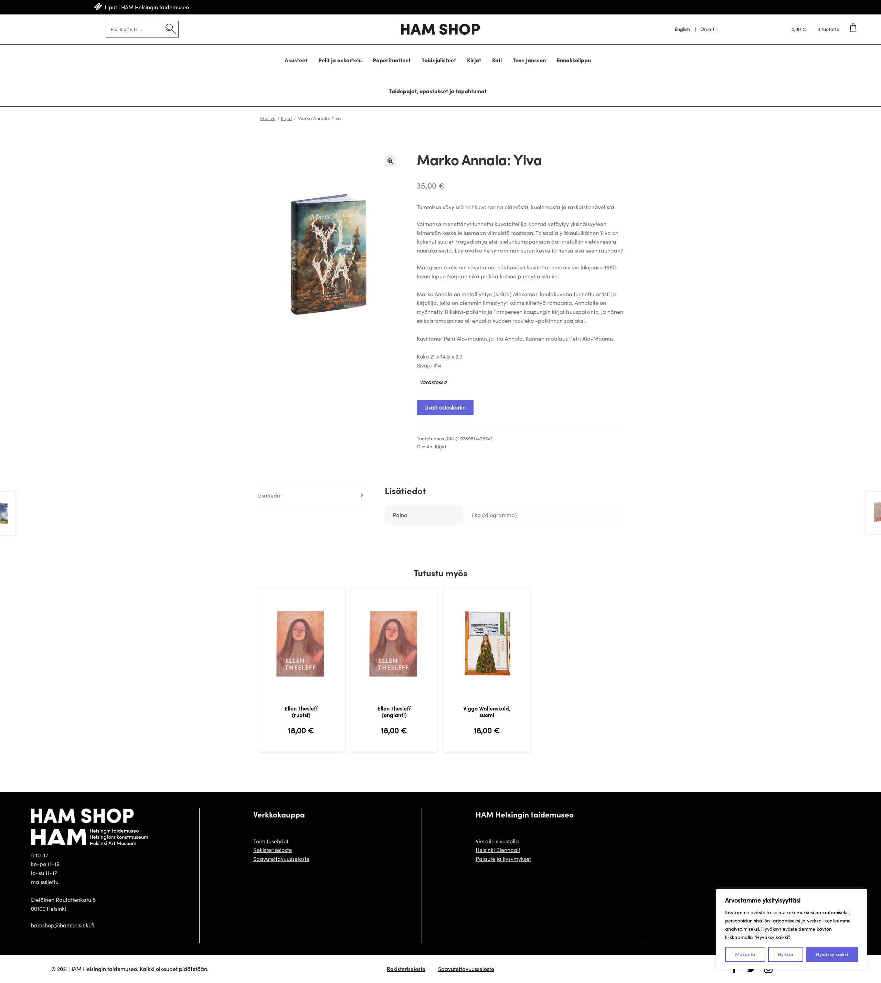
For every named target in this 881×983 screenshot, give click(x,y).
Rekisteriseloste (272, 849)
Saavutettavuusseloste (281, 858)
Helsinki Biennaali (498, 849)
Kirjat (474, 60)
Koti (497, 60)
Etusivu (268, 118)
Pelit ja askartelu (340, 60)
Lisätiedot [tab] (269, 495)
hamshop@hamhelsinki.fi (62, 925)
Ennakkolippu (574, 60)
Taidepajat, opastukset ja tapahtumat (438, 91)
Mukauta (745, 954)
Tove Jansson (529, 60)
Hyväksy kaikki (832, 954)
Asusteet (296, 60)
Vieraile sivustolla (497, 841)
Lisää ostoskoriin (445, 407)
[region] (791, 929)
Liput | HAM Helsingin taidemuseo (147, 7)
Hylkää (785, 954)
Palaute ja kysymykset (503, 858)
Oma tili (709, 29)
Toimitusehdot (270, 841)
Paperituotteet (392, 60)
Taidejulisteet (439, 60)
